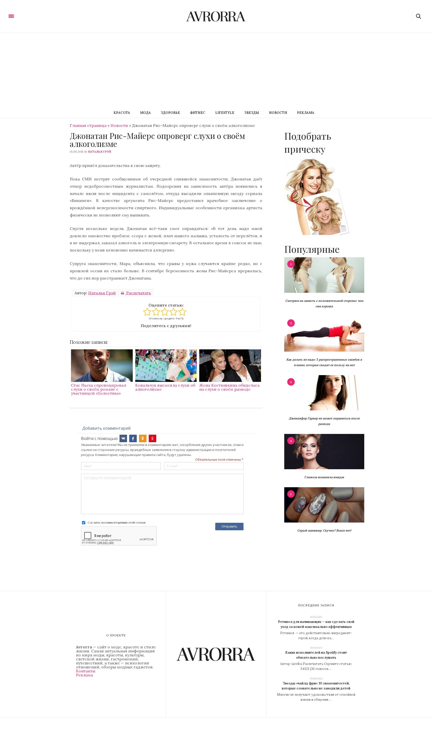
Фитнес (197, 113)
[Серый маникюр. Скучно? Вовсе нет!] (324, 504)
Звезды (251, 113)
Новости (278, 113)
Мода (145, 113)
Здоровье (170, 113)
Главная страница (88, 125)
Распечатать (138, 292)
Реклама (305, 113)
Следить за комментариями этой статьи (117, 522)
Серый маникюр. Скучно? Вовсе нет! (324, 530)
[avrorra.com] (36, 15)
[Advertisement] (216, 70)
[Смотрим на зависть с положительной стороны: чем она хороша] (324, 274)
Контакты (85, 670)
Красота (122, 113)
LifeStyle (224, 113)
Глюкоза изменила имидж (324, 477)
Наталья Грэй (99, 151)
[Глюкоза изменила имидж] (324, 451)
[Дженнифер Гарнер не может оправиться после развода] (324, 392)
